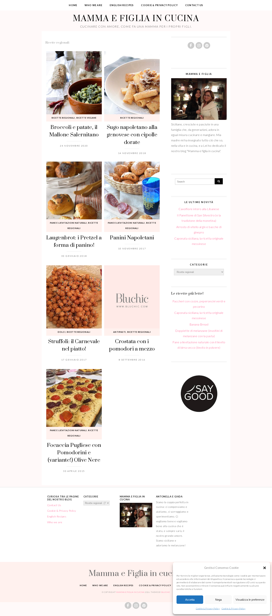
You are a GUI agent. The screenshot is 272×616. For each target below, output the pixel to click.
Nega (218, 599)
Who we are (93, 5)
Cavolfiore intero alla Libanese (199, 209)
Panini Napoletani (132, 237)
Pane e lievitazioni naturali (68, 223)
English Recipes (122, 5)
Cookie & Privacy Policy (208, 608)
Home (73, 5)
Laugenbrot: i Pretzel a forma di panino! (74, 241)
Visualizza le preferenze (250, 599)
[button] (264, 568)
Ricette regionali (63, 118)
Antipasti (119, 332)
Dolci (62, 332)
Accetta (189, 599)
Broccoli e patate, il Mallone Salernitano (74, 130)
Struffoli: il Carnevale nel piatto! (74, 344)
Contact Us (194, 5)
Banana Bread (199, 324)
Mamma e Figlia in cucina (136, 18)
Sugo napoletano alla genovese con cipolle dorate (132, 134)
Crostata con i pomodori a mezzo (132, 344)
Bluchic (165, 592)
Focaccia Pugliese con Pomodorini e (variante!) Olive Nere (74, 452)
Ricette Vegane (86, 118)
